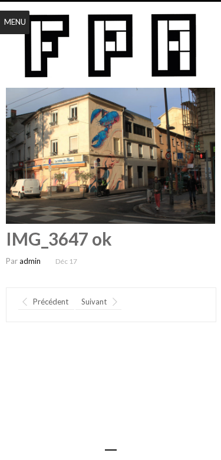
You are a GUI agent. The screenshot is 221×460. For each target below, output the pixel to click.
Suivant (94, 301)
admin (30, 261)
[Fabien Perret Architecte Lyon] (110, 46)
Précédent (50, 301)
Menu (15, 22)
